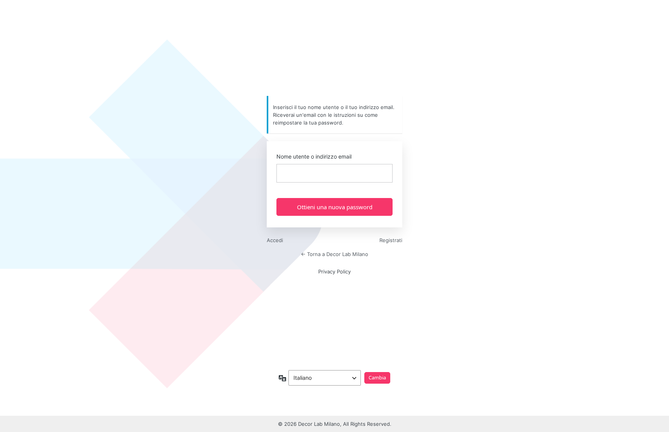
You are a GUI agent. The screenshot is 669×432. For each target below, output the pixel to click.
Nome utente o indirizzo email (314, 156)
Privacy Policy (334, 271)
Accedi (275, 240)
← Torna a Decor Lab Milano (334, 254)
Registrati (390, 240)
